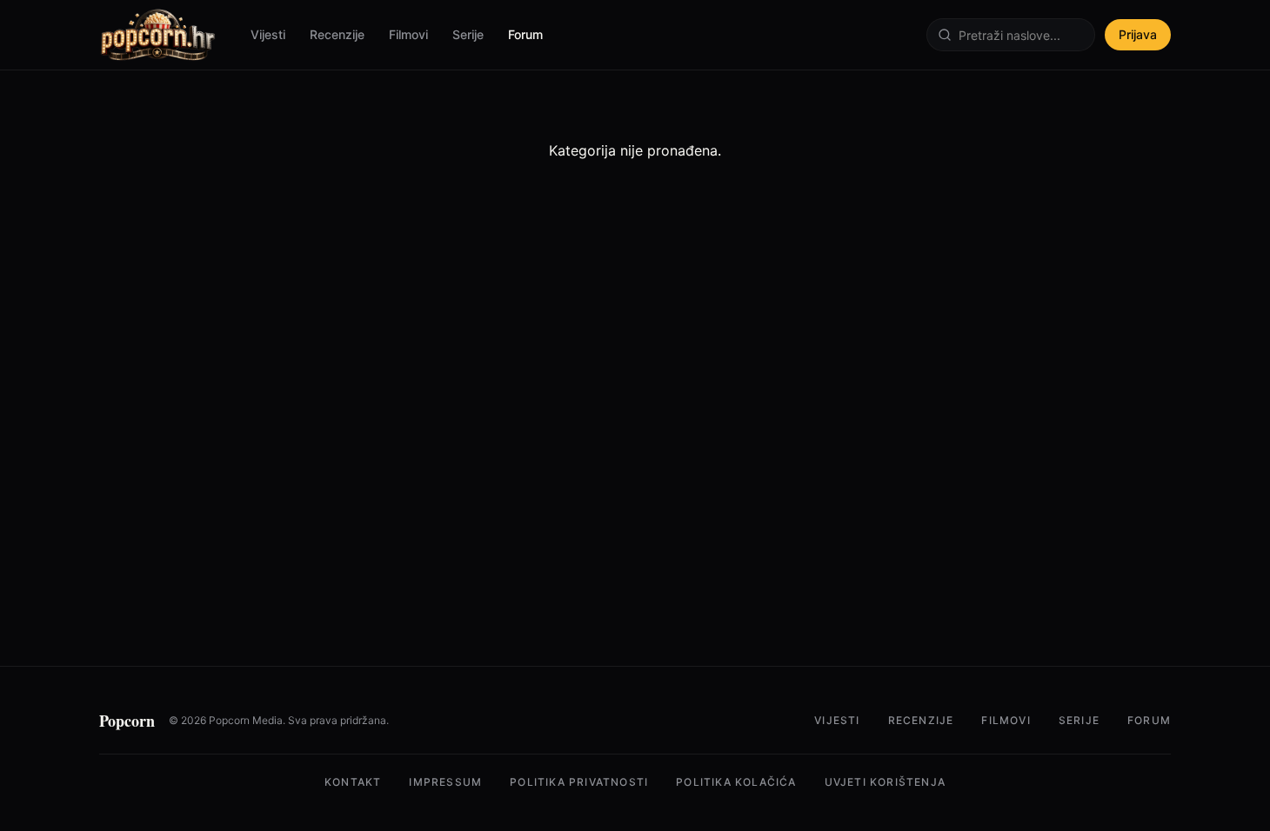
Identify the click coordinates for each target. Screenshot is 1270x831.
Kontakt (352, 781)
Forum (525, 34)
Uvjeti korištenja (885, 781)
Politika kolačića (736, 781)
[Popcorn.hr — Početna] (157, 35)
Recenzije (337, 34)
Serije (468, 34)
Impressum (445, 781)
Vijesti (268, 34)
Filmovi (408, 34)
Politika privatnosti (579, 781)
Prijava (1138, 34)
